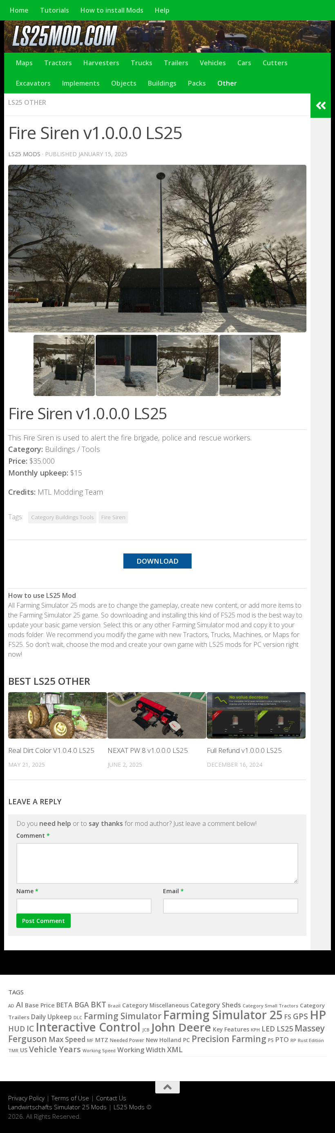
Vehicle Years (55, 1049)
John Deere (181, 1027)
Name (27, 891)
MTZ (101, 1040)
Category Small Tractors (270, 1005)
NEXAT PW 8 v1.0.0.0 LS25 (147, 750)
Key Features (231, 1029)
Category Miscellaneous (155, 1005)
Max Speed (67, 1039)
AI (19, 1004)
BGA (81, 1004)
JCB (146, 1030)
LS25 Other (27, 102)
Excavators (33, 83)
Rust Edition (311, 1040)
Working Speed (99, 1050)
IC (30, 1028)
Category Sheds (215, 1004)
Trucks (141, 62)
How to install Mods (111, 10)
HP (318, 1015)
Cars (244, 62)
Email (173, 891)
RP (293, 1040)
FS (287, 1016)
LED (268, 1028)
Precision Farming (229, 1038)
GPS (300, 1016)
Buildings (162, 83)
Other (227, 83)
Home (19, 10)
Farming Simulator (122, 1016)
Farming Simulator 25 (223, 1014)
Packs (197, 83)
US (23, 1050)
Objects (123, 83)
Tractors (58, 62)
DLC (78, 1017)
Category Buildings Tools (62, 517)
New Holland (163, 1040)
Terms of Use (70, 1098)
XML (175, 1049)
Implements (81, 83)
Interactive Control (88, 1027)
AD (11, 1005)
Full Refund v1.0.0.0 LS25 (244, 750)
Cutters (275, 62)
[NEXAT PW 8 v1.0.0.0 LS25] (156, 715)
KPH (255, 1030)
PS (271, 1040)
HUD (16, 1028)
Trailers (176, 62)
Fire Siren (113, 517)
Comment (33, 835)
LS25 (285, 1028)
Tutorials (54, 10)
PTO (282, 1039)
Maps (24, 62)
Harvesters (101, 62)
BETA (64, 1004)
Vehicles (213, 62)
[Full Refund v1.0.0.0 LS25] (256, 715)
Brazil (114, 1005)
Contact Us (111, 1098)
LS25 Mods (129, 1107)
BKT (98, 1004)
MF (90, 1040)
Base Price (40, 1005)
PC (186, 1040)
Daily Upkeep (51, 1016)
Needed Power (127, 1040)
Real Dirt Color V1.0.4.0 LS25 (51, 750)
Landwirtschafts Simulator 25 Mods (57, 1107)
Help (162, 10)
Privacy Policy (26, 1098)
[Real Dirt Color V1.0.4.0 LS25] (57, 715)
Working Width (141, 1049)
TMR (13, 1050)
